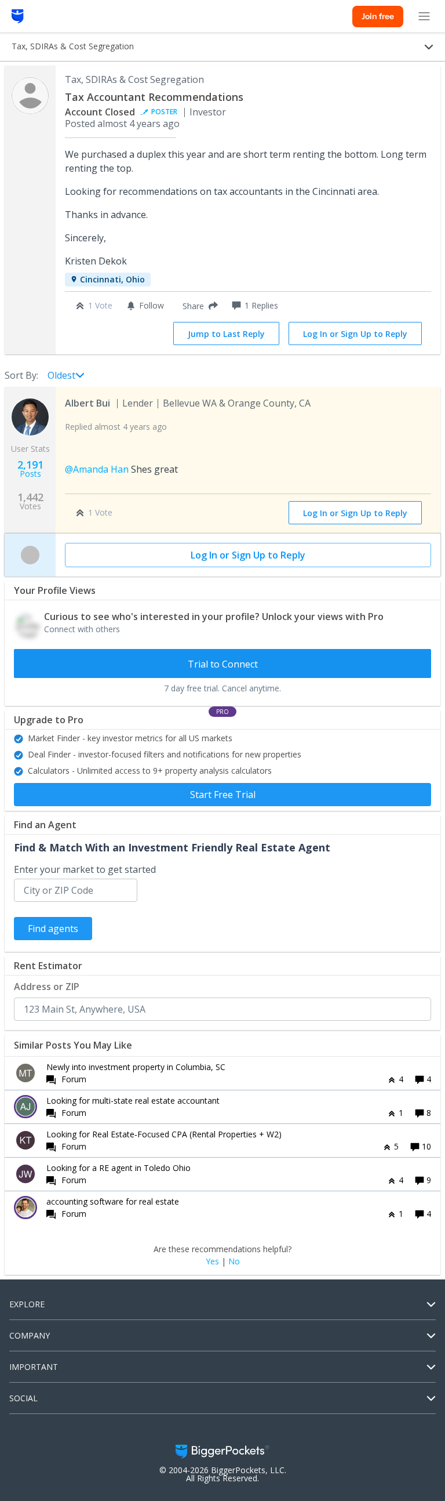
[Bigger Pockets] (18, 16)
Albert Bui (87, 403)
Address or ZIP (46, 986)
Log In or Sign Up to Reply (355, 333)
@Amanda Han (97, 469)
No (234, 1261)
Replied (116, 426)
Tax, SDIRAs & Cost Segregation (134, 79)
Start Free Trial (223, 794)
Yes (212, 1261)
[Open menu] (424, 16)
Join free (378, 16)
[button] (198, 306)
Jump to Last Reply (226, 333)
